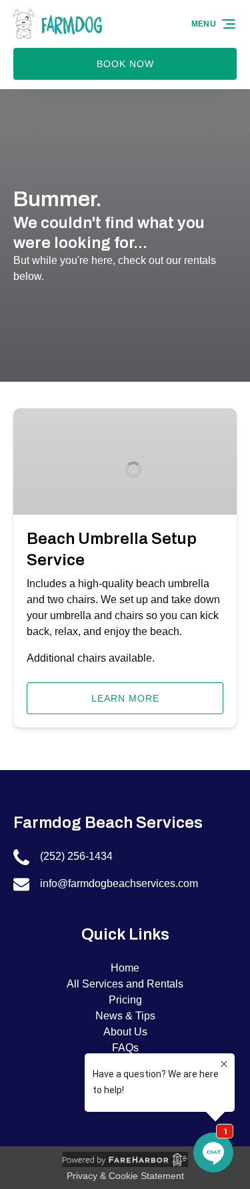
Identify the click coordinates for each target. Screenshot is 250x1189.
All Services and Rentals (125, 984)
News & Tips (125, 1015)
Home (125, 968)
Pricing (125, 999)
